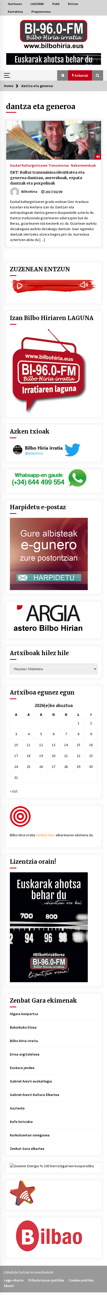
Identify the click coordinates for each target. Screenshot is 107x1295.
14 (66, 744)
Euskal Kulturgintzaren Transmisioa (39, 165)
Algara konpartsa (24, 1013)
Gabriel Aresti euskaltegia (31, 1081)
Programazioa (41, 11)
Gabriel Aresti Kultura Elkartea (34, 1094)
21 (66, 755)
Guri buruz (15, 4)
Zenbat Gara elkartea (27, 1148)
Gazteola (17, 1108)
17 (16, 755)
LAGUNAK (37, 4)
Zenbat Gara (45, 835)
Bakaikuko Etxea (23, 1027)
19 (41, 755)
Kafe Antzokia (21, 1121)
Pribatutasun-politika (46, 1280)
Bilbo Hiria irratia (24, 1040)
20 (53, 755)
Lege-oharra (14, 1280)
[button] (62, 75)
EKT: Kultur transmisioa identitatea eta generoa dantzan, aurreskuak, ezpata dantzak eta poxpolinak (47, 178)
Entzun (73, 4)
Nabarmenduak (83, 165)
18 (28, 755)
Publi (55, 4)
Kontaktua (15, 11)
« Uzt (13, 791)
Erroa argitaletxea (24, 1054)
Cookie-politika (81, 1280)
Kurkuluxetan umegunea (30, 1135)
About (9, 1285)
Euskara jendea (22, 1067)
